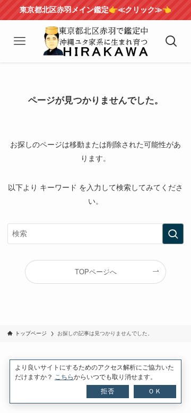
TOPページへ (96, 272)
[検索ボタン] (171, 41)
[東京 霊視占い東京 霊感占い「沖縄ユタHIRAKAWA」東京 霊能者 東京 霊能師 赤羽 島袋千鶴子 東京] (95, 41)
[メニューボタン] (19, 41)
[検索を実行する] (173, 233)
